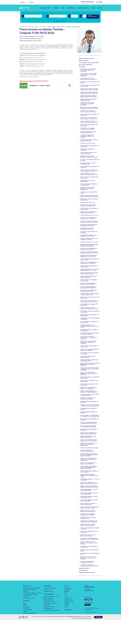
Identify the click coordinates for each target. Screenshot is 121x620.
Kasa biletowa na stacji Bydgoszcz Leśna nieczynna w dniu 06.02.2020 (89, 538)
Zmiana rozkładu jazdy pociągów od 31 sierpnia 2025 (89, 146)
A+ (97, 2)
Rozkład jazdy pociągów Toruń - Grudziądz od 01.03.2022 (88, 398)
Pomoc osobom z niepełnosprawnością (89, 62)
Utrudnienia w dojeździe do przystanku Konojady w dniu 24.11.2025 (87, 136)
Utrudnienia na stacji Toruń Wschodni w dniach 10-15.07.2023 (89, 333)
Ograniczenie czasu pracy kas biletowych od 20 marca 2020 (87, 511)
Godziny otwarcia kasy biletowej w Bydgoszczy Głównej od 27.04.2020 (89, 486)
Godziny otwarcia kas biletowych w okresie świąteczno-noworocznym (89, 118)
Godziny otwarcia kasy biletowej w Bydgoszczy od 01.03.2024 (88, 283)
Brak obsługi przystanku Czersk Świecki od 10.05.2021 (88, 436)
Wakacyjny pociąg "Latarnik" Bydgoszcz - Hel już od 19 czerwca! (89, 156)
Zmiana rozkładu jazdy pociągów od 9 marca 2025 (89, 167)
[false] (44, 16)
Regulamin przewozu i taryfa (86, 58)
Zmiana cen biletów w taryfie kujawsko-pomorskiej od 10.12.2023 (89, 308)
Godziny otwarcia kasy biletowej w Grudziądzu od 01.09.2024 (88, 212)
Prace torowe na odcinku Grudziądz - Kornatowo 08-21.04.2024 (89, 273)
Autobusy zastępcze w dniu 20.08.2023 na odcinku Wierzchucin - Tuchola (89, 326)
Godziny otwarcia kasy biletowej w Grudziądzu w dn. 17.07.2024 (88, 218)
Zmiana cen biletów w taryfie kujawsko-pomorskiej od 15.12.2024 (89, 174)
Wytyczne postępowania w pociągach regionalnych (89, 528)
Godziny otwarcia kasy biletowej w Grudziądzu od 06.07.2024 (88, 225)
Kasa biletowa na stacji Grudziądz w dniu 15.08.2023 (89, 330)
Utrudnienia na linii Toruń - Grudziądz (89, 242)
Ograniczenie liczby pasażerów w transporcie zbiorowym (88, 504)
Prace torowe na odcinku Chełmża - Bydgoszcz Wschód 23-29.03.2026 (89, 107)
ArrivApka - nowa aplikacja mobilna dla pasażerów (89, 160)
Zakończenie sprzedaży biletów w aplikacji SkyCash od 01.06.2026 (88, 96)
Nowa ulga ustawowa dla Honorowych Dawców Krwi (87, 450)
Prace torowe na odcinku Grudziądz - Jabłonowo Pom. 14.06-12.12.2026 (89, 89)
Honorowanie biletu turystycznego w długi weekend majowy (89, 360)
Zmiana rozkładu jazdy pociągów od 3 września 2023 (89, 322)
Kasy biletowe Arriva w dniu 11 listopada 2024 (87, 181)
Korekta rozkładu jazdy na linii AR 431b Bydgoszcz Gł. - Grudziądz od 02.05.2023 (89, 364)
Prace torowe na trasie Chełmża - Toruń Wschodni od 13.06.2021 (88, 426)
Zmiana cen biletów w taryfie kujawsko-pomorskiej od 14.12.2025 (89, 121)
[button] (31, 2)
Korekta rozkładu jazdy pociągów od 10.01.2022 (89, 402)
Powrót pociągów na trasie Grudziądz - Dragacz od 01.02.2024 (89, 294)
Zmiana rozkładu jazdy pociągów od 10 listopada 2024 (89, 184)
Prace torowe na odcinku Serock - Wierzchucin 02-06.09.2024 (88, 205)
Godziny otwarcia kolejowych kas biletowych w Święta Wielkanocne (88, 391)
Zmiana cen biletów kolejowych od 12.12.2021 (88, 412)
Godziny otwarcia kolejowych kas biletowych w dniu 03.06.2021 (88, 433)
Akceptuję (98, 617)
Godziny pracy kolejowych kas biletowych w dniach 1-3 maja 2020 (89, 483)
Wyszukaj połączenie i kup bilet (92, 16)
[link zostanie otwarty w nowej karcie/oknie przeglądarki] (85, 599)
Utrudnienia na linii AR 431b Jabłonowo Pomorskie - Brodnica (88, 78)
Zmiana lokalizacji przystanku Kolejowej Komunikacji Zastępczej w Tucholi (89, 475)
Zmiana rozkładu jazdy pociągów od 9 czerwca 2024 (89, 259)
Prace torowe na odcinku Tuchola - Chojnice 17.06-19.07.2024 (89, 245)
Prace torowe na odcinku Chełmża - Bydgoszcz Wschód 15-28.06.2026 (89, 92)
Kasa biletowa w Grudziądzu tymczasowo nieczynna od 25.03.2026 (87, 104)
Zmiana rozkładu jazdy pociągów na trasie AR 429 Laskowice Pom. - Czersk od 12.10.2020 (89, 467)
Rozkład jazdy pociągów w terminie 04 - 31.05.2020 (89, 479)
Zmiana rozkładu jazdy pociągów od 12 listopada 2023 (89, 315)
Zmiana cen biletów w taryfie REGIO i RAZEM (89, 550)
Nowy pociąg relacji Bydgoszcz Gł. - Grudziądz (89, 232)
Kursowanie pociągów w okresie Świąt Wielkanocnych (89, 377)
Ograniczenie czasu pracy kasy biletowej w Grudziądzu (87, 535)
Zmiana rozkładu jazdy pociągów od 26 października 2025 (89, 140)
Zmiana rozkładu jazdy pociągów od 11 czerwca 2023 (89, 346)
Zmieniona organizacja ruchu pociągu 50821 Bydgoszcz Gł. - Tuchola (89, 270)
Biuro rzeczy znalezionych (85, 64)
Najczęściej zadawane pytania (87, 572)
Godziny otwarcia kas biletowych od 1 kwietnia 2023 (89, 381)
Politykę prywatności (73, 616)
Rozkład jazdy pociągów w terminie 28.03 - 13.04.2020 (89, 500)
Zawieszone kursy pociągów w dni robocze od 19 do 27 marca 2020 (88, 521)
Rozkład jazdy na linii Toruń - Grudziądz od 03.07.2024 (87, 228)
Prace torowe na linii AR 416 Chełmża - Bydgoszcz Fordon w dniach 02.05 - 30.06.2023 (89, 369)
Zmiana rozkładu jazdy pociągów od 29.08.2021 (89, 419)
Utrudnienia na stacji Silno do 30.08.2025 (87, 149)
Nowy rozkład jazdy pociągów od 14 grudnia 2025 (89, 125)
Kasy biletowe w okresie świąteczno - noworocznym (89, 547)
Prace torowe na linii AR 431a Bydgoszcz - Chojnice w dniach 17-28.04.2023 (88, 373)
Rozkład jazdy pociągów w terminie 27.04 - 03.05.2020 (89, 490)
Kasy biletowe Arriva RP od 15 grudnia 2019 (89, 554)
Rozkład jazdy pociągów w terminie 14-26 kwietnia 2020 (89, 493)
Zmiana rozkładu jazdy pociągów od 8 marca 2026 (89, 114)
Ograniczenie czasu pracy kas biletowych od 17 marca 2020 (87, 525)
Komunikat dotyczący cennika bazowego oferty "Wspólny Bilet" (88, 287)
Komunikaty (82, 67)
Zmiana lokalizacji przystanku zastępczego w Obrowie (87, 562)
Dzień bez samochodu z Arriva (87, 143)
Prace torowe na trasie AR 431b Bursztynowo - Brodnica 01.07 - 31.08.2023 (88, 342)
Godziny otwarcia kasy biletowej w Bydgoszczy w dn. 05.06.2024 (88, 256)
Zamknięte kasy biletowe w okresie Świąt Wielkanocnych (88, 497)
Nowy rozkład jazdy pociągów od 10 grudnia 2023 (89, 304)
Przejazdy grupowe (84, 568)
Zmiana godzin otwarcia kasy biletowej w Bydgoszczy (89, 318)
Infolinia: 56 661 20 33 (87, 2)
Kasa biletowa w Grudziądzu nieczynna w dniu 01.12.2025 (87, 128)
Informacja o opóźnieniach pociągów (89, 448)
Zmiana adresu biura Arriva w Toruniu (89, 215)
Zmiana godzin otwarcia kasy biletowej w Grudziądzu (89, 311)
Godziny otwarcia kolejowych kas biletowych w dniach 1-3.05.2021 (88, 440)
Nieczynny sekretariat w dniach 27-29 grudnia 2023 (89, 297)
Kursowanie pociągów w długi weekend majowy (87, 356)
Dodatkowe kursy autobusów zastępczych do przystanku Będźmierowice (87, 188)
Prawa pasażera (83, 570)
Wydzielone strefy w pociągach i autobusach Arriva (88, 518)
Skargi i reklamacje (84, 60)
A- (99, 2)
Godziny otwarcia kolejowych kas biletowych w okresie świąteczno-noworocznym (88, 459)
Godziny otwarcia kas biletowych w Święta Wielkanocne (89, 99)
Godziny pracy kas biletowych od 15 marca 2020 (89, 532)
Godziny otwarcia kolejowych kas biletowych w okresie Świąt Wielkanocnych (88, 444)
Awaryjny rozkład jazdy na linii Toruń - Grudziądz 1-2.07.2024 (89, 239)
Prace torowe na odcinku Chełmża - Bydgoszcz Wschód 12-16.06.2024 (89, 252)
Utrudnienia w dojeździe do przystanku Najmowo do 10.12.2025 (89, 565)
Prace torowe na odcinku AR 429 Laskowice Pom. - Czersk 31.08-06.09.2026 (88, 75)
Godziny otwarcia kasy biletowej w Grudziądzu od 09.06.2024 (88, 249)
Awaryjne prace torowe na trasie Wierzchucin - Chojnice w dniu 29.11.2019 (88, 558)
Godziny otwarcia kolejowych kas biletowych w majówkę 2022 (88, 388)
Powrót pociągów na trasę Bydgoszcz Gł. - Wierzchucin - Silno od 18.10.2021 (89, 416)
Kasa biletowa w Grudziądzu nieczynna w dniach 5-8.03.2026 (88, 111)
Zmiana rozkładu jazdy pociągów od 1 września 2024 (89, 209)
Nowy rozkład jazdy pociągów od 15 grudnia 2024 (89, 177)
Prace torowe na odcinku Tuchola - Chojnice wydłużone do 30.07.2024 (89, 221)
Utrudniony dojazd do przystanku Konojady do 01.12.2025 (88, 132)
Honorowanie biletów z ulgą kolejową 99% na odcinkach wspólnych (89, 507)
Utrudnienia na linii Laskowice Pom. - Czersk (89, 192)
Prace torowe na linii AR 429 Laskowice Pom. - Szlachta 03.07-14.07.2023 (88, 338)
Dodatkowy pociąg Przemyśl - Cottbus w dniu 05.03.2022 (89, 395)
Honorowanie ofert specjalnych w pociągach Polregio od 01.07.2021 (88, 423)
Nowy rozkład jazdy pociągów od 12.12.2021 (88, 409)
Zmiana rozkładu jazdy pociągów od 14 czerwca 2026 (89, 85)
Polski (23, 2)
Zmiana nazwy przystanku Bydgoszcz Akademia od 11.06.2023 (89, 350)
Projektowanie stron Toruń (90, 612)
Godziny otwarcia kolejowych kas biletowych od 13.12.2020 (88, 463)
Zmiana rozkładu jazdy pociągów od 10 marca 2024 (89, 280)
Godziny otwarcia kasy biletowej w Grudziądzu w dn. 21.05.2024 (88, 263)
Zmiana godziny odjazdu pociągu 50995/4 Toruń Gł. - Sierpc (88, 235)
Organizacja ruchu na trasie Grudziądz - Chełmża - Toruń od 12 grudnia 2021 (89, 405)
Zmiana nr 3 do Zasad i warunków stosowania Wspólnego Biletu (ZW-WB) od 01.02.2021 (89, 455)
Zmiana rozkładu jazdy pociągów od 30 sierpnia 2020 (89, 471)
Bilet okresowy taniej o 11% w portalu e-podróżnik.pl (89, 199)
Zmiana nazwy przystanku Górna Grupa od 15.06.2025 (88, 153)
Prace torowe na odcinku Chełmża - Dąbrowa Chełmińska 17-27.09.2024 (89, 196)
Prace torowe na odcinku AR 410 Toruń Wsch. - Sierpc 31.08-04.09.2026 (88, 70)
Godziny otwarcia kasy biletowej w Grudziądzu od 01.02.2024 (88, 290)
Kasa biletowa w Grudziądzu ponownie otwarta (89, 82)
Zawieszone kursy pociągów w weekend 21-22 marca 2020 (87, 514)
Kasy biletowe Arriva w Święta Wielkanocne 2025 (87, 163)
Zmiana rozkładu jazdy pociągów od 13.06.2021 (89, 430)
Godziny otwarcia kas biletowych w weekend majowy (89, 266)
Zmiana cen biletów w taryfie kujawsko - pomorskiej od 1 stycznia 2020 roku (89, 543)
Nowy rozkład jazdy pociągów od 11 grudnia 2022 (89, 384)
